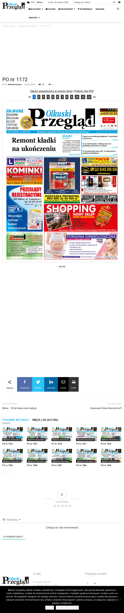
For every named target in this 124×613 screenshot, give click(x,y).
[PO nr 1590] (111, 433)
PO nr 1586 (81, 465)
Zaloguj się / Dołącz (82, 2)
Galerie (51, 9)
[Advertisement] (62, 52)
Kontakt (33, 17)
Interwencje (85, 9)
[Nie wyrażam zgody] (120, 599)
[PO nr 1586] (86, 455)
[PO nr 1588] (37, 455)
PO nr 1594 (7, 444)
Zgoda (49, 607)
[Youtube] (119, 2)
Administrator (15, 84)
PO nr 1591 (81, 444)
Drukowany (66, 9)
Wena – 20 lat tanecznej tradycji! (19, 408)
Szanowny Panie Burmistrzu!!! (106, 408)
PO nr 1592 (57, 444)
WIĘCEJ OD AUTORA (45, 419)
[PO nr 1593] (37, 433)
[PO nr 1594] (12, 433)
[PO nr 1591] (86, 433)
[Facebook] (114, 2)
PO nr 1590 (106, 444)
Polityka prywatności (67, 607)
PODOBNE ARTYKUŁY (15, 419)
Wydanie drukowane (27, 26)
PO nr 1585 (106, 465)
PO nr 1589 (7, 465)
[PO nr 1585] (111, 455)
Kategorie (35, 9)
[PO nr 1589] (12, 455)
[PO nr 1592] (62, 433)
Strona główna (8, 26)
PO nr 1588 (32, 465)
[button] (118, 9)
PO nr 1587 (57, 465)
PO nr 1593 (32, 444)
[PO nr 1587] (62, 455)
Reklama (99, 9)
